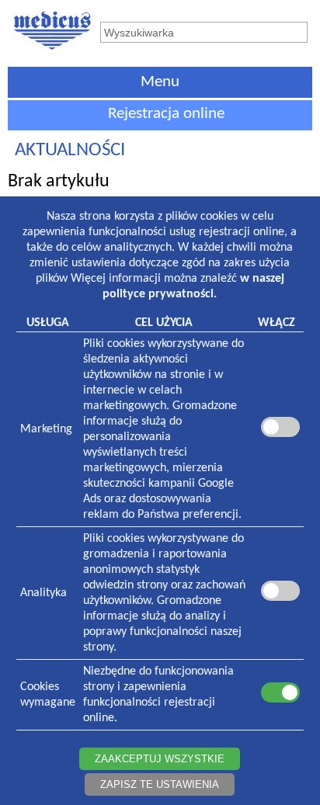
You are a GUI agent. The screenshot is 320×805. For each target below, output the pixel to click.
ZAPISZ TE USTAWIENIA (159, 784)
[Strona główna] (52, 49)
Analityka (43, 593)
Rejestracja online (166, 114)
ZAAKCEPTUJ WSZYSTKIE (159, 759)
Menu (160, 82)
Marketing (46, 429)
